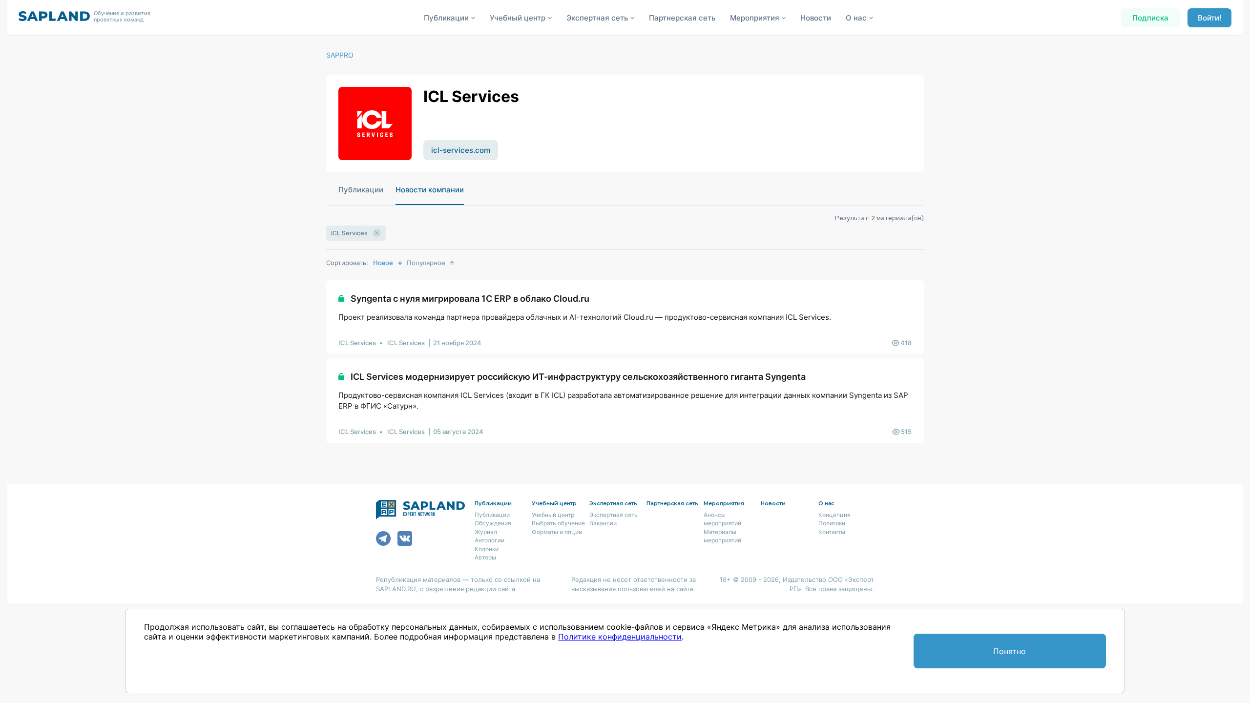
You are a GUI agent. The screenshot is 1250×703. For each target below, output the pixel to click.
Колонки (487, 549)
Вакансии (603, 523)
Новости (815, 17)
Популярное (426, 263)
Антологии (489, 540)
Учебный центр (553, 514)
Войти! (1209, 17)
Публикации (360, 190)
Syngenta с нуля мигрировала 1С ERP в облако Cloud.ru (470, 298)
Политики (831, 523)
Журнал (486, 532)
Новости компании (430, 190)
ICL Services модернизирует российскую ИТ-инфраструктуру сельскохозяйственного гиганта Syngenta (578, 377)
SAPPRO (340, 55)
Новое (383, 263)
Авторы (485, 557)
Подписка (1150, 17)
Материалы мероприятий (722, 536)
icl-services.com (460, 150)
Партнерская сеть (682, 17)
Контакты (831, 532)
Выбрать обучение (558, 523)
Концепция (834, 514)
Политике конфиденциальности (620, 636)
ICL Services (357, 343)
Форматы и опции (557, 532)
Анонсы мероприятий (722, 519)
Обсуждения (493, 523)
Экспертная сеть (613, 514)
